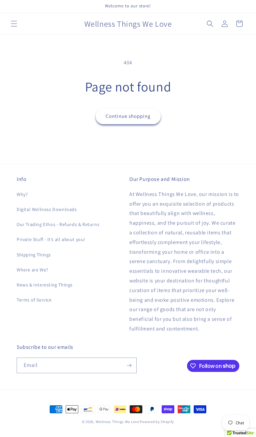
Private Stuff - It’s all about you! (51, 239)
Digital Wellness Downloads (47, 209)
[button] (14, 23)
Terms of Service (34, 300)
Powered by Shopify (157, 421)
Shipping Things (34, 255)
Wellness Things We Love (117, 421)
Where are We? (32, 270)
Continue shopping (128, 116)
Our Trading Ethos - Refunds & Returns (58, 224)
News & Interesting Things (45, 285)
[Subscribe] (129, 365)
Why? (22, 194)
